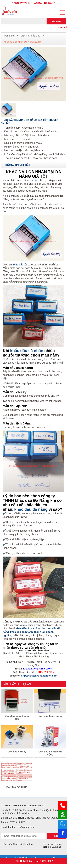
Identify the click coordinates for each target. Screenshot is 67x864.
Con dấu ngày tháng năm (17, 717)
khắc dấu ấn (20, 264)
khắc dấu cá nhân (26, 351)
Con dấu (28, 844)
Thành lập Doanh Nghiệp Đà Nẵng (52, 845)
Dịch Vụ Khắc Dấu (30, 35)
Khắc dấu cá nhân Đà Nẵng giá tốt (22, 41)
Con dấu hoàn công (50, 716)
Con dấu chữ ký (17, 751)
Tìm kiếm (56, 21)
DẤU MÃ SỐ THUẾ (16, 787)
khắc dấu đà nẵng (31, 509)
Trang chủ (9, 35)
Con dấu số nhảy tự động (50, 753)
